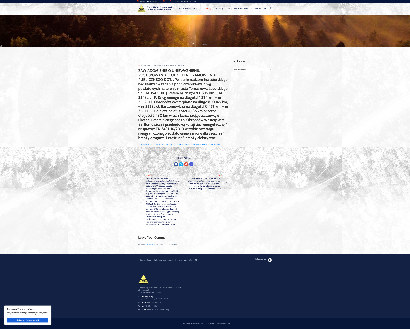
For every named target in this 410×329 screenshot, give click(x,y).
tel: (149, 306)
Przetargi (208, 8)
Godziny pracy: (147, 296)
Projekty (229, 8)
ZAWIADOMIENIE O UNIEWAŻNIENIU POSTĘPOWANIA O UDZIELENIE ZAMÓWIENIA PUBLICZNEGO (179, 145)
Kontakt (258, 8)
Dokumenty (218, 8)
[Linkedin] (191, 164)
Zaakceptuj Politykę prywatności (28, 320)
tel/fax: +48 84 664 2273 (149, 1)
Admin (177, 65)
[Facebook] (176, 164)
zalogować (151, 245)
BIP (265, 8)
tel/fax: (151, 302)
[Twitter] (181, 164)
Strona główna (185, 8)
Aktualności (197, 8)
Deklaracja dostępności (243, 8)
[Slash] (183, 177)
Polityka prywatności (183, 260)
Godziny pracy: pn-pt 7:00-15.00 (184, 1)
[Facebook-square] (270, 260)
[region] (27, 315)
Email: (155, 309)
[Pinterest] (186, 164)
